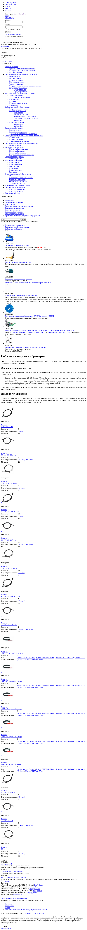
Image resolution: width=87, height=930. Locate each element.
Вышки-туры (14, 99)
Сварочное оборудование (14, 202)
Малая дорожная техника (14, 160)
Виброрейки (18, 126)
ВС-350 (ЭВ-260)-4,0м (9, 625)
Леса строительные (16, 95)
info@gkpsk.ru (6, 46)
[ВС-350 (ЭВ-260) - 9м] (8, 446)
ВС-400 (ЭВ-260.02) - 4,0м (10, 596)
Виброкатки (13, 168)
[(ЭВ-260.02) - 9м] (8, 418)
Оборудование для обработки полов (18, 174)
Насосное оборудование (13, 212)
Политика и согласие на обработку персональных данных (26, 910)
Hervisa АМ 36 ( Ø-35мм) (45, 658)
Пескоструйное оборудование (16, 147)
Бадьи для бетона (20, 90)
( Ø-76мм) (29, 460)
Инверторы (18, 120)
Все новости (5, 881)
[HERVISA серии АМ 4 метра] (8, 672)
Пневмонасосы (14, 137)
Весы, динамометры (12, 210)
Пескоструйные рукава (17, 153)
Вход (7, 16)
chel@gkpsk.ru (34, 889)
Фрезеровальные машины (18, 182)
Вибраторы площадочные (18, 109)
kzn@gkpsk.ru (32, 893)
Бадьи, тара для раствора (18, 88)
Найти (24, 219)
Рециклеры (13, 172)
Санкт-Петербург (20, 14)
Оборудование (10, 4)
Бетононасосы (14, 76)
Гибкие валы (18, 113)
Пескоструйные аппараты (18, 149)
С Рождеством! (6, 864)
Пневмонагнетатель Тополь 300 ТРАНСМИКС (29, 332)
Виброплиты (14, 162)
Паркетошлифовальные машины (21, 178)
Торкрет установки (16, 84)
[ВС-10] (8, 840)
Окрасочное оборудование (14, 157)
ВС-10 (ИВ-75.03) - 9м (9, 483)
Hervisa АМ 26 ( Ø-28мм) (26, 658)
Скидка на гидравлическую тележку (18, 262)
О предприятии (10, 3)
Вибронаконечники (21, 115)
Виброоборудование (16, 122)
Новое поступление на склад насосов (18, 279)
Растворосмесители (16, 72)
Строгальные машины (17, 180)
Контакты (8, 10)
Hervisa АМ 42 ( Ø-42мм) (65, 658)
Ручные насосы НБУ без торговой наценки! (21, 295)
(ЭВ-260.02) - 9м (7, 427)
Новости (8, 8)
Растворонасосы (15, 78)
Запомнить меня (14, 29)
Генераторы (9, 200)
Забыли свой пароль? (13, 34)
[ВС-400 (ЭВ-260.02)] (8, 783)
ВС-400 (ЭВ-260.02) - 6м (10, 512)
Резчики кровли (15, 130)
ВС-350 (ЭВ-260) (7, 821)
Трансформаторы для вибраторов (26, 118)
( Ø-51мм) (21, 460)
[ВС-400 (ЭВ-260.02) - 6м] (8, 502)
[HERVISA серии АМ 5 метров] (8, 644)
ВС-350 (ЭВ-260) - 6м (8, 540)
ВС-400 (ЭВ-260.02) (8, 792)
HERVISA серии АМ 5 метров (12, 653)
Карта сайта (9, 906)
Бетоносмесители (11, 67)
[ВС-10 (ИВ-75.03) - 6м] (8, 559)
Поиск (7, 908)
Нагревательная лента (17, 189)
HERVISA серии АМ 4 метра (11, 681)
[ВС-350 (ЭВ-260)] (8, 811)
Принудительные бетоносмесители (22, 70)
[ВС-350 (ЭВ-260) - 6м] (8, 531)
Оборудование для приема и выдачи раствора (25, 86)
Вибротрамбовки (15, 164)
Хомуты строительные (22, 97)
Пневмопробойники (12, 193)
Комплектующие (15, 145)
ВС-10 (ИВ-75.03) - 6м (9, 568)
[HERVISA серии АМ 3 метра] (8, 700)
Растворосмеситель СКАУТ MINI (60, 332)
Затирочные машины (17, 183)
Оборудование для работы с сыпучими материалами (24, 136)
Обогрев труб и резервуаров (15, 187)
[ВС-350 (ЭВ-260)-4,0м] (8, 616)
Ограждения (13, 105)
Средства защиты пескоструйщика (21, 155)
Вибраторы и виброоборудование (17, 107)
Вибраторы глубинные (17, 111)
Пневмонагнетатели (16, 80)
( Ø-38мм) (21, 431)
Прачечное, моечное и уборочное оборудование (22, 216)
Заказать (4, 425)
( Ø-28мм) (21, 488)
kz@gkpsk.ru (17, 894)
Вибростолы (18, 124)
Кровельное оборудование (14, 128)
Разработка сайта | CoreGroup (33, 913)
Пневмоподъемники (16, 139)
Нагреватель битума (16, 191)
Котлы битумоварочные (18, 132)
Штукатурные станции (17, 82)
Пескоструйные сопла (17, 151)
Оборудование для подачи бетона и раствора (21, 74)
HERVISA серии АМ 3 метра (11, 709)
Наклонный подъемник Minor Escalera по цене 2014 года (25, 347)
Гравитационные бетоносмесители (22, 69)
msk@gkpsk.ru (33, 887)
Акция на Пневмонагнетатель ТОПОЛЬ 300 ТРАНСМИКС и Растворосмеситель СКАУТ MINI (39, 330)
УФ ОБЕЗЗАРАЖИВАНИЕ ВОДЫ (13, 877)
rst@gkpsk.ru (37, 891)
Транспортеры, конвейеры (14, 208)
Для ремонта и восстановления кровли (23, 134)
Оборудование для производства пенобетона (21, 143)
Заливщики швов (15, 170)
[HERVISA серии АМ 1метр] (8, 755)
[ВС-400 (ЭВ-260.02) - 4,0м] (8, 587)
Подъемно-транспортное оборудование (19, 206)
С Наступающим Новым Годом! (12, 871)
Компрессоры (10, 204)
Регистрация (9, 18)
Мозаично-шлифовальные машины (22, 176)
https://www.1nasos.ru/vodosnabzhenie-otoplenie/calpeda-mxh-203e (28, 283)
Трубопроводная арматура (14, 214)
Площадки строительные (18, 103)
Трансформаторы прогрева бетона (17, 185)
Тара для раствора (20, 92)
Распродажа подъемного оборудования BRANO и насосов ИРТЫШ (29, 316)
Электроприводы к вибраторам (25, 116)
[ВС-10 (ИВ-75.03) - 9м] (8, 474)
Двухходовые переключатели (19, 141)
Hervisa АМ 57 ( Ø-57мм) (34, 659)
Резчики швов (14, 166)
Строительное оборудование (15, 225)
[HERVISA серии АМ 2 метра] (8, 727)
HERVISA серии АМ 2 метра (11, 737)
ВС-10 (3, 849)
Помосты (12, 101)
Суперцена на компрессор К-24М (17, 245)
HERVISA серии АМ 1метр (11, 764)
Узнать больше (6, 928)
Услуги (7, 6)
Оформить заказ (6, 61)
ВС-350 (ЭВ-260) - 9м (8, 455)
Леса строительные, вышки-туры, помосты (20, 93)
